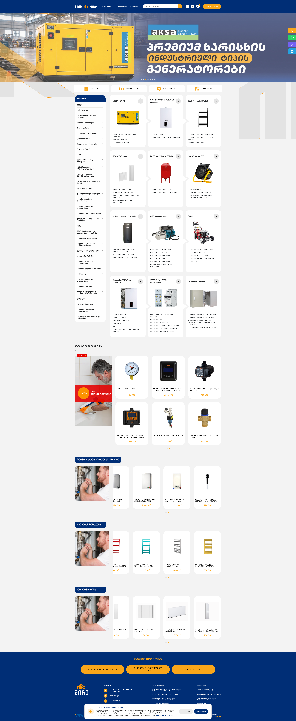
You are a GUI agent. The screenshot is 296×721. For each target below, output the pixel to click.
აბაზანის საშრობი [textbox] (89, 524)
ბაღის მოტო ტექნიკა (200, 255)
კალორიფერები (194, 189)
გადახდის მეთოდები (206, 699)
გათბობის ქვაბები (158, 134)
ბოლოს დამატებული (88, 345)
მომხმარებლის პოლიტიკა (209, 694)
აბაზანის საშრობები (196, 142)
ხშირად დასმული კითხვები (102, 669)
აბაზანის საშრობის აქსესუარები (201, 134)
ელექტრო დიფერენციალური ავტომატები (162, 332)
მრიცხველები (156, 319)
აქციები (134, 7)
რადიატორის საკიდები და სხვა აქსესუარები (126, 196)
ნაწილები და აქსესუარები (202, 249)
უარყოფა (186, 711)
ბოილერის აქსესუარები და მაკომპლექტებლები (124, 250)
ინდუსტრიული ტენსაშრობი (199, 192)
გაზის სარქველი (119, 315)
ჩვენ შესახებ (158, 685)
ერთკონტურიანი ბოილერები (125, 257)
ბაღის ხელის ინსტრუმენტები (203, 258)
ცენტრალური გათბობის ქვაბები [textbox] (98, 459)
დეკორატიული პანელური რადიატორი (123, 201)
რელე (115, 327)
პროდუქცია (107, 7)
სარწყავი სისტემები (199, 252)
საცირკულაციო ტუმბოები (161, 249)
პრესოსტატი (118, 324)
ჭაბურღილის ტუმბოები (160, 261)
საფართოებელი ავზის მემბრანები (165, 192)
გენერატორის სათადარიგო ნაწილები (124, 135)
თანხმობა (201, 711)
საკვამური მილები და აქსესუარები (165, 137)
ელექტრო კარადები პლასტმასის (202, 315)
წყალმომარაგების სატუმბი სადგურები (161, 265)
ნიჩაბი (194, 261)
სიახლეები (122, 7)
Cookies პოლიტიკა (205, 690)
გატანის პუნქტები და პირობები (166, 690)
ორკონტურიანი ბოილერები (124, 254)
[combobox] (98, 460)
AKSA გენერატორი (120, 139)
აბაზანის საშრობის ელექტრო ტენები (200, 138)
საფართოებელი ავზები (161, 189)
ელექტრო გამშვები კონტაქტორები (165, 325)
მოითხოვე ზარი (193, 669)
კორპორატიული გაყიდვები (165, 694)
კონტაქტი (201, 685)
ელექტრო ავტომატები (159, 322)
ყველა (80, 105)
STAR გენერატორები (121, 142)
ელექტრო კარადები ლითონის (201, 318)
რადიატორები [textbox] (86, 589)
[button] (141, 79)
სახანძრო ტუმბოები (158, 252)
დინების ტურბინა (120, 318)
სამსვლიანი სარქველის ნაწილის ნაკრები (126, 330)
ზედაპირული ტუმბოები (160, 255)
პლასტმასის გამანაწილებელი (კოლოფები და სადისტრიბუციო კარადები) (201, 322)
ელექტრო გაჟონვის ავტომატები (163, 328)
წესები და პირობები (164, 715)
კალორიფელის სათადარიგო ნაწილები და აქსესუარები (200, 196)
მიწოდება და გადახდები (163, 699)
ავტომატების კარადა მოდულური (202, 327)
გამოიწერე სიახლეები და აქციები (148, 669)
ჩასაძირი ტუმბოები (158, 258)
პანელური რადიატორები (123, 189)
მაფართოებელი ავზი (121, 321)
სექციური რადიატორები (123, 192)
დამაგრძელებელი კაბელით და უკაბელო (163, 315)
